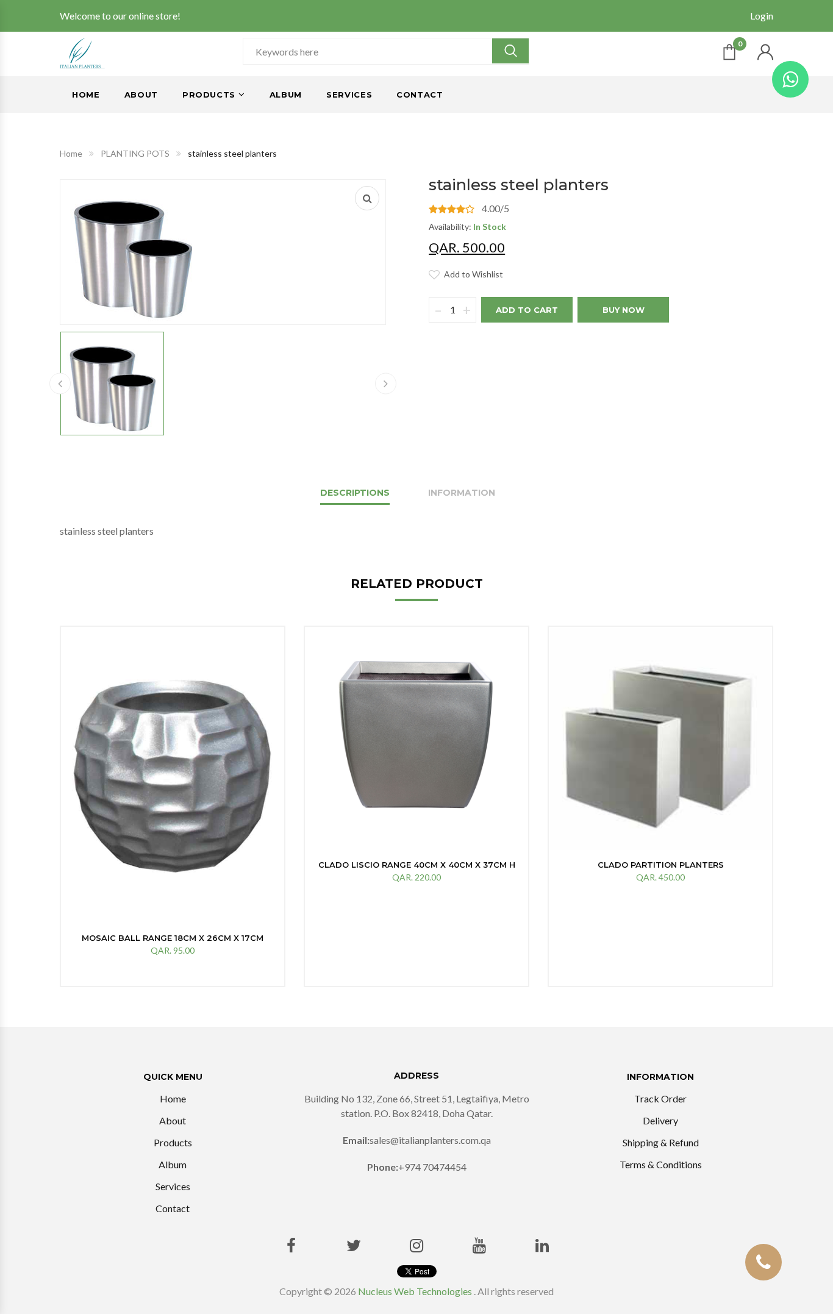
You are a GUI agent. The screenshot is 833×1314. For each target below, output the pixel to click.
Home (86, 94)
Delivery (660, 1120)
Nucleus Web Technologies (415, 1291)
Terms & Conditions (661, 1164)
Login (761, 15)
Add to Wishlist (473, 274)
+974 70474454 (432, 1167)
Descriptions (355, 492)
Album (286, 94)
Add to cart (527, 310)
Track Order (660, 1098)
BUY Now (623, 310)
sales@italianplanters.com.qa (430, 1140)
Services (349, 94)
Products (208, 94)
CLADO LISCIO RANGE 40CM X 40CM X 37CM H (416, 864)
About (141, 94)
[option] (173, 806)
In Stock (489, 226)
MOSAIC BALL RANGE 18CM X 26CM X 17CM (172, 938)
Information (461, 492)
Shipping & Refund (661, 1142)
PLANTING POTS (135, 153)
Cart (740, 46)
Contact (419, 94)
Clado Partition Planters (661, 864)
